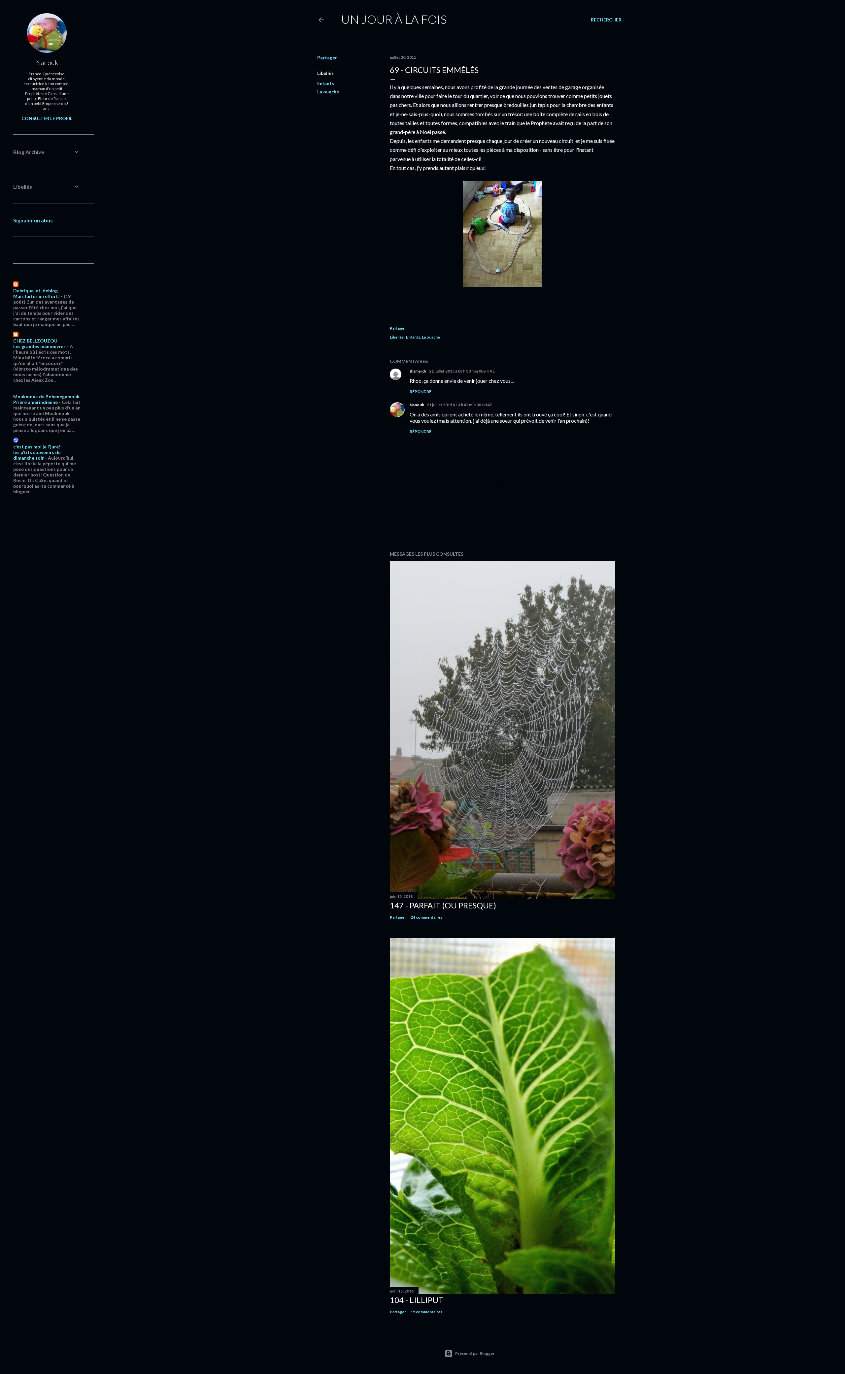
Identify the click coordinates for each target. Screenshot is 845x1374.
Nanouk (417, 404)
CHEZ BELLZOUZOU (35, 341)
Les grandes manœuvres (39, 346)
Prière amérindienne (35, 402)
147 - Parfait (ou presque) (443, 905)
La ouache (328, 91)
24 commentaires (426, 917)
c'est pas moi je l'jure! (36, 446)
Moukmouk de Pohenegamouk (46, 396)
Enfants (325, 83)
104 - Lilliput (416, 1300)
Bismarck (418, 371)
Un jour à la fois (394, 19)
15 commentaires (426, 1311)
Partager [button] (327, 57)
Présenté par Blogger (474, 1353)
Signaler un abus (33, 220)
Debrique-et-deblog (35, 290)
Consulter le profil (46, 118)
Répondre (420, 391)
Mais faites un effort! (36, 296)
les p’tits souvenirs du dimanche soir (37, 455)
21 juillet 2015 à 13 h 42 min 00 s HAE (459, 404)
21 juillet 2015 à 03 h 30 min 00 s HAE (462, 371)
